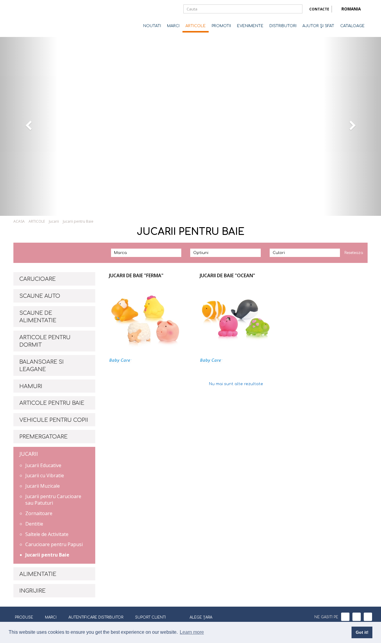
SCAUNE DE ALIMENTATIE (37, 317)
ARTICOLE (195, 26)
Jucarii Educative (43, 465)
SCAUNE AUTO (39, 296)
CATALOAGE (352, 26)
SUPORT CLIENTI (150, 617)
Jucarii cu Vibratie (44, 475)
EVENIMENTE (250, 26)
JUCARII (28, 453)
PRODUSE (24, 617)
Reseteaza (353, 253)
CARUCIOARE (37, 279)
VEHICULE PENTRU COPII (53, 420)
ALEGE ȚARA (201, 617)
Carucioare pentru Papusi (54, 544)
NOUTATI (152, 26)
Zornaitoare (38, 513)
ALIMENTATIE (37, 574)
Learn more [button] (192, 632)
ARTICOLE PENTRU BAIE (51, 403)
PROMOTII (221, 26)
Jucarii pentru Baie (47, 554)
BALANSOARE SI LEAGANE (41, 366)
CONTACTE (319, 9)
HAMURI (30, 386)
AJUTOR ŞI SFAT (318, 26)
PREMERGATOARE (43, 437)
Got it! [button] (362, 632)
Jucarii (54, 221)
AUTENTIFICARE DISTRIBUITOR (95, 617)
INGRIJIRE (32, 591)
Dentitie (34, 523)
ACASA (19, 221)
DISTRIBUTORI (282, 26)
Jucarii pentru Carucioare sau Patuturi (53, 499)
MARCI (173, 26)
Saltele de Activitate (46, 534)
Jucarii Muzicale (42, 486)
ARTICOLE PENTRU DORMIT (45, 341)
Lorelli (37, 18)
